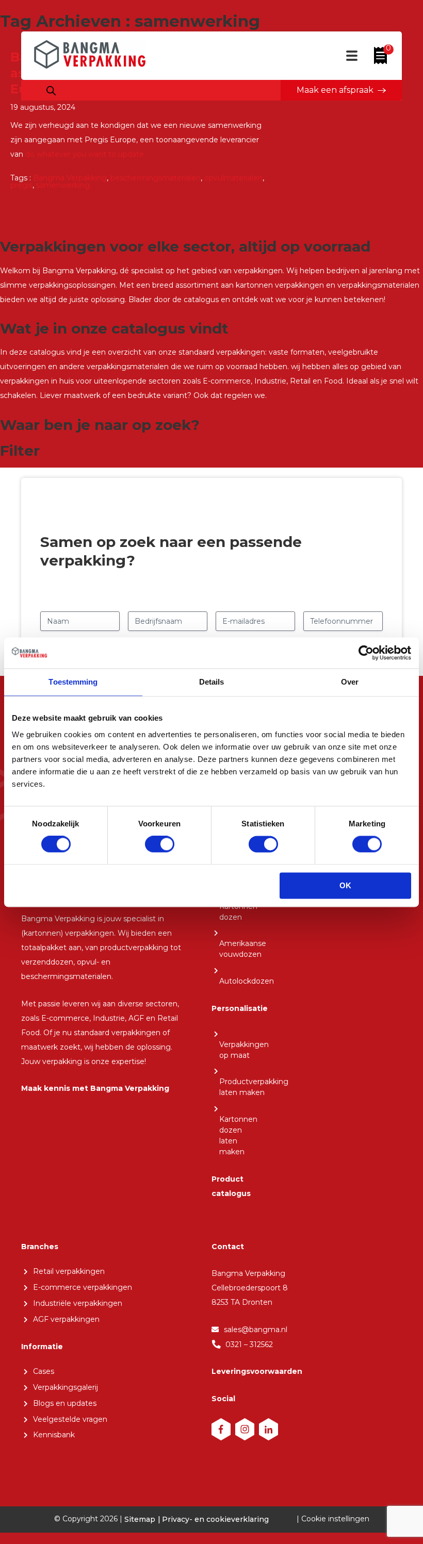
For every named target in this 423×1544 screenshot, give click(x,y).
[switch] (159, 844)
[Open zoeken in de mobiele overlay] (51, 91)
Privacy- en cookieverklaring (215, 1519)
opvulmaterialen (233, 177)
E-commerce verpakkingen (82, 1287)
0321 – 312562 (249, 1344)
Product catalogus (231, 1186)
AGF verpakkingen (66, 1319)
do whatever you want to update (84, 154)
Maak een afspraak (335, 90)
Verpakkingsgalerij (65, 1387)
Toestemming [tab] (72, 681)
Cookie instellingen (335, 1518)
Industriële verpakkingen (77, 1303)
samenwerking (63, 185)
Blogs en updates (64, 1403)
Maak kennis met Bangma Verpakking (95, 1088)
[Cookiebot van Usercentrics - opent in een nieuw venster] (366, 652)
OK (345, 885)
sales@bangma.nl (255, 1329)
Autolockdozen (246, 981)
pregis (21, 185)
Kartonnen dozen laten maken (238, 1135)
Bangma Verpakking (70, 177)
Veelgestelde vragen (70, 1419)
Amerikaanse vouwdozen (242, 949)
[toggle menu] (352, 59)
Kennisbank (54, 1434)
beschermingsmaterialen (155, 177)
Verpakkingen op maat (244, 1050)
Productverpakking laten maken (253, 1087)
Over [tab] (350, 681)
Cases (43, 1371)
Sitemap (139, 1519)
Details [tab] (211, 681)
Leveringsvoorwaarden (257, 1371)
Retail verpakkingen (69, 1271)
